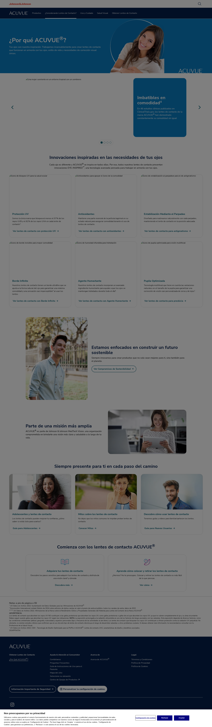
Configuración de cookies (145, 718)
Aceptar (182, 718)
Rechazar (164, 718)
